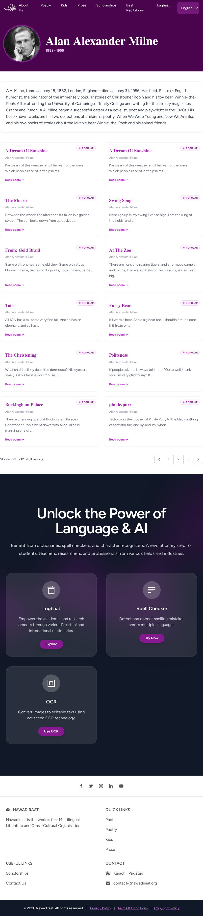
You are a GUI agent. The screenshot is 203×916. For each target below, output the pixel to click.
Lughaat (163, 5)
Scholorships (17, 873)
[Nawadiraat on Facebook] (81, 786)
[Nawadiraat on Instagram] (101, 786)
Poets (110, 819)
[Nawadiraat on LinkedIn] (111, 786)
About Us (23, 7)
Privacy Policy (100, 908)
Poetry (46, 5)
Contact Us (16, 883)
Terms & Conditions (133, 908)
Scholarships (106, 5)
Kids (64, 5)
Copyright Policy (166, 908)
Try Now (151, 638)
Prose (81, 5)
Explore (51, 644)
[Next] (198, 459)
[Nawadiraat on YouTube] (121, 786)
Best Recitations (135, 7)
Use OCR (51, 731)
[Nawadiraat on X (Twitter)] (91, 786)
